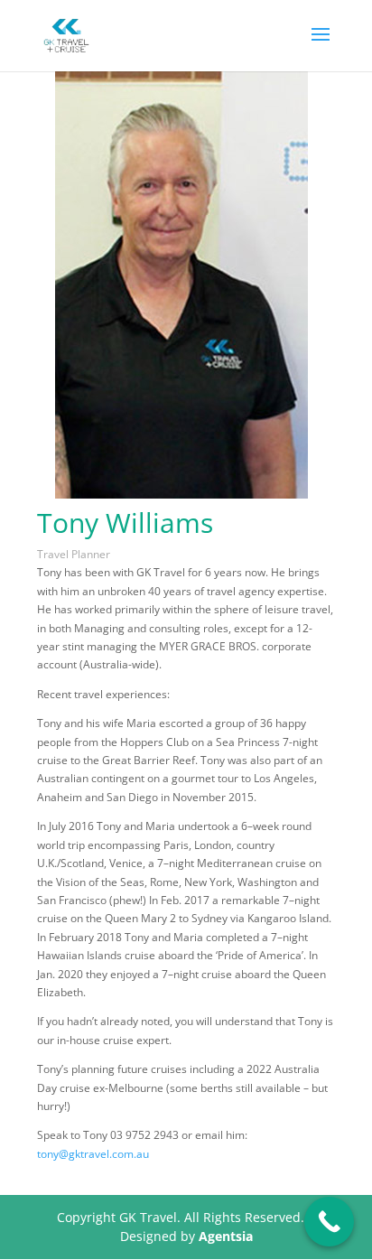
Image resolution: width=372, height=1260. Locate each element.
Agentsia (226, 1236)
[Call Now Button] (329, 1221)
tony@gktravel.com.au (93, 1154)
